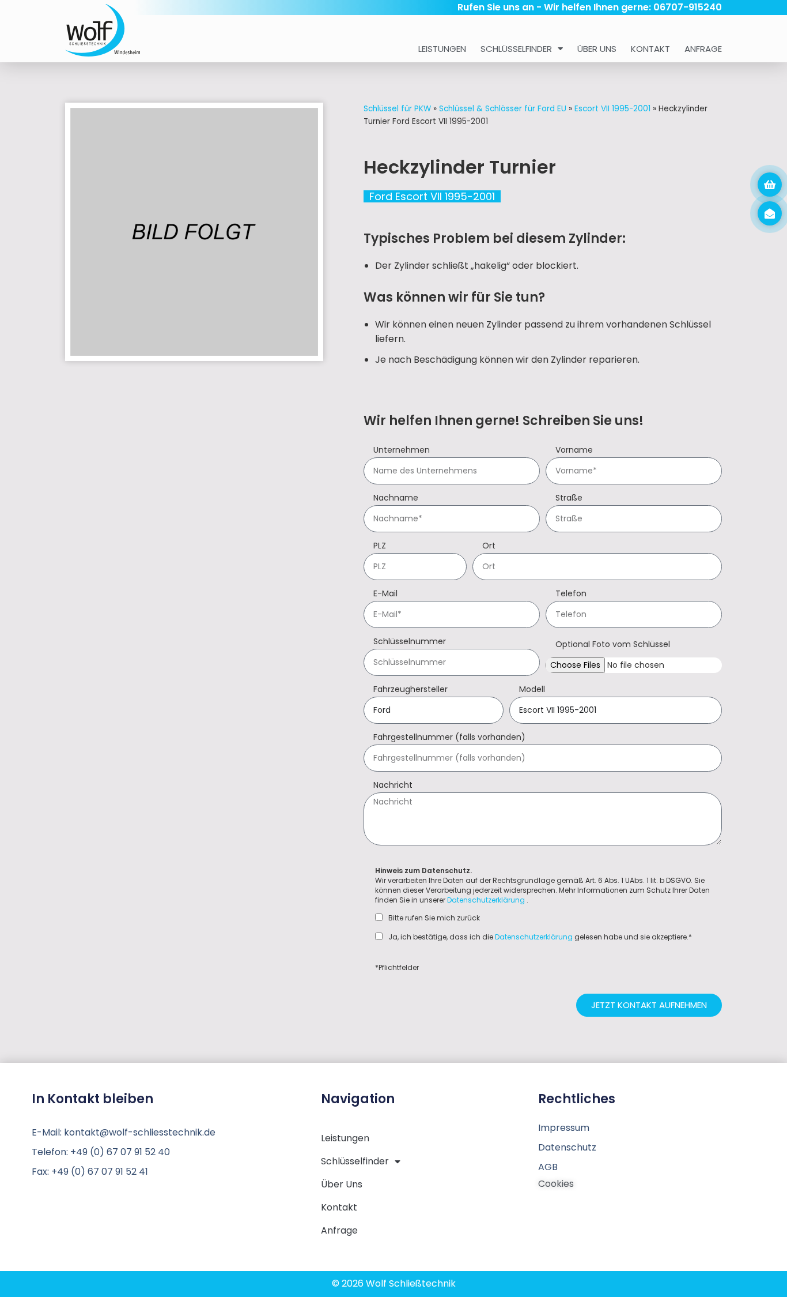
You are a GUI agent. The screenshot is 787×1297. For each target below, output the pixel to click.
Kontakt (650, 49)
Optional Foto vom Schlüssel (612, 645)
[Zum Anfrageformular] (770, 184)
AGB (548, 1167)
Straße (568, 498)
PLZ (379, 546)
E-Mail (385, 594)
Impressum (563, 1127)
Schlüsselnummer (409, 642)
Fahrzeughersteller (410, 690)
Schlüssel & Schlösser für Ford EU (502, 108)
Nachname (395, 498)
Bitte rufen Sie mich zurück (434, 918)
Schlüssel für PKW (397, 108)
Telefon (571, 594)
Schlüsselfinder (516, 49)
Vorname (574, 451)
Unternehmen (401, 451)
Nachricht (393, 786)
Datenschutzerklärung (486, 900)
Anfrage (703, 49)
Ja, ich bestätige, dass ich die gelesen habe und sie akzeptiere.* (540, 937)
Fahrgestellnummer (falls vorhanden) (449, 738)
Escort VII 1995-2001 (612, 108)
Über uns (596, 49)
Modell (532, 690)
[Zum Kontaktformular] (770, 213)
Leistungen (442, 49)
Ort (488, 546)
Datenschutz (567, 1147)
